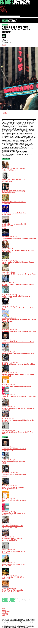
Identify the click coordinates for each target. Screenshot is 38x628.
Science (2, 6)
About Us (3, 608)
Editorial (4, 45)
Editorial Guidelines (6, 611)
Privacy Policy (5, 614)
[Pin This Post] (19, 115)
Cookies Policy (5, 613)
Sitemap (3, 615)
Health (2, 7)
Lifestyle (3, 9)
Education (3, 10)
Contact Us (4, 610)
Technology (3, 12)
